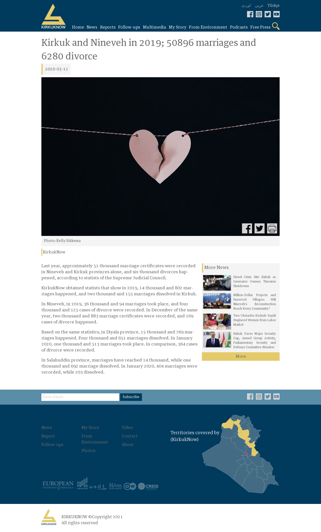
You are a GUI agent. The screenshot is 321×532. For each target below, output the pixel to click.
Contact (130, 436)
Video (127, 428)
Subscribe (131, 397)
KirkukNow (54, 252)
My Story (90, 428)
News (46, 428)
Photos (89, 451)
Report (48, 436)
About (128, 445)
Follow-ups (52, 445)
